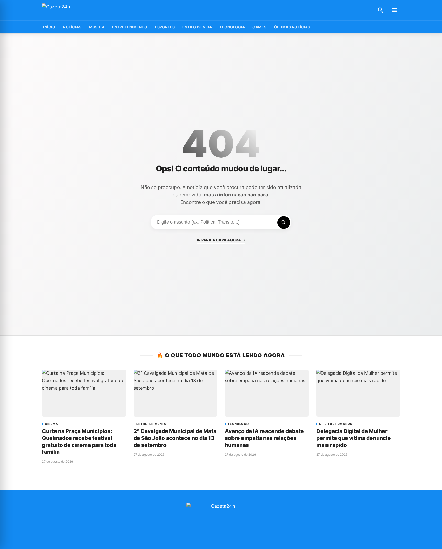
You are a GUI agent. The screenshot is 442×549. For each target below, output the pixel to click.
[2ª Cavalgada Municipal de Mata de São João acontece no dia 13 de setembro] (175, 393)
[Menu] (394, 10)
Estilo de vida (197, 27)
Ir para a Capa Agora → (221, 240)
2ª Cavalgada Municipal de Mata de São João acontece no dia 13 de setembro (175, 438)
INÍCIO (49, 27)
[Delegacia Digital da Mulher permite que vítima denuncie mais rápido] (358, 393)
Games (259, 27)
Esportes (165, 27)
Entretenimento (129, 27)
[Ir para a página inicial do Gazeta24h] (74, 10)
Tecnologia (232, 27)
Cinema (51, 424)
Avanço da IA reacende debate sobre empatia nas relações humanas (264, 438)
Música (96, 27)
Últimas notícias (292, 27)
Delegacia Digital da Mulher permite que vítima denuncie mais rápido (353, 438)
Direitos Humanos (335, 424)
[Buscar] (380, 10)
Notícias (72, 27)
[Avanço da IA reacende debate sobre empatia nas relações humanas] (267, 393)
